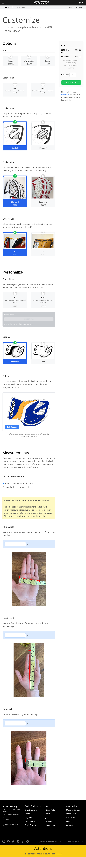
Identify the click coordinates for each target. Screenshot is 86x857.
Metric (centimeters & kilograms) (19, 483)
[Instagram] (3, 841)
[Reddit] (27, 841)
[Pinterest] (18, 841)
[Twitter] (13, 841)
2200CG (6, 7)
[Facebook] (8, 841)
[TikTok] (23, 841)
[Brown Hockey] (41, 2)
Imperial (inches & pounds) (17, 487)
